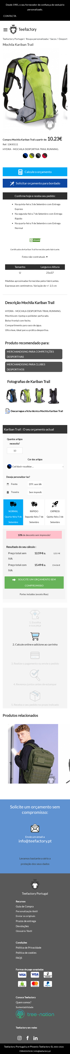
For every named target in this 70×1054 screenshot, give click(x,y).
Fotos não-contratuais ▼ (35, 256)
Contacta (9, 15)
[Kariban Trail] (31, 90)
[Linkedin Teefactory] (35, 1037)
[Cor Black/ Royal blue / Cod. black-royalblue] (25, 155)
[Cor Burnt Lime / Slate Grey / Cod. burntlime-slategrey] (31, 155)
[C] (20, 1037)
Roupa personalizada (37, 38)
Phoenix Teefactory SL (41, 1046)
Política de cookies (26, 952)
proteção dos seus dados (35, 863)
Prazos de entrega (26, 921)
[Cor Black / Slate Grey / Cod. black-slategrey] (38, 155)
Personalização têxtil (27, 911)
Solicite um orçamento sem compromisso (37, 582)
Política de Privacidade (28, 947)
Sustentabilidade (24, 1007)
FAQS (19, 957)
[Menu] (5, 28)
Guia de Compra (25, 906)
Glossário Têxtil (24, 930)
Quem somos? (23, 1002)
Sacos (53, 38)
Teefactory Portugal (13, 38)
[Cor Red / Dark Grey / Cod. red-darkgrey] (44, 155)
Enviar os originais (25, 916)
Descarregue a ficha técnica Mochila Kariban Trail (36, 411)
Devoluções (22, 926)
